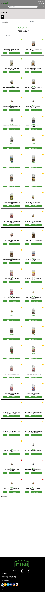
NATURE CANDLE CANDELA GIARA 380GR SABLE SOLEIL (33, 50)
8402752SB (33, 296)
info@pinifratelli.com (8, 579)
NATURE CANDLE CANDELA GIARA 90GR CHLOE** (33, 450)
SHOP (9, 21)
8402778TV (11, 200)
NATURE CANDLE (6, 22)
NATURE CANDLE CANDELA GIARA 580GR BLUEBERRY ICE (12, 164)
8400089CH (12, 430)
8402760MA (12, 372)
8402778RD (11, 296)
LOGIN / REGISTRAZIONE (39, 1)
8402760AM (33, 315)
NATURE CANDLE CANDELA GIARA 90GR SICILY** (11, 316)
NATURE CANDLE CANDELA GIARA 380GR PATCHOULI (12, 145)
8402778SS (33, 181)
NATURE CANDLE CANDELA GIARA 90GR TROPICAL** (33, 489)
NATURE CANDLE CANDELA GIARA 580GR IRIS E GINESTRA (33, 279)
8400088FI (11, 411)
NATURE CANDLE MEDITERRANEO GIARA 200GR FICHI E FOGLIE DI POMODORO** (11, 413)
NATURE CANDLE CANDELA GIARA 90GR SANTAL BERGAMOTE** (33, 298)
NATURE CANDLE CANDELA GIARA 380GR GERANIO (33, 356)
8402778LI (33, 334)
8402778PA (11, 67)
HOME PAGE (4, 21)
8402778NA (33, 391)
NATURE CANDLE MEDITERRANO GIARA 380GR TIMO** (12, 451)
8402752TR (33, 487)
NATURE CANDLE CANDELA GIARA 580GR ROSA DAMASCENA (12, 298)
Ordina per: (3, 35)
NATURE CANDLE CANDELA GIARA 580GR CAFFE (33, 240)
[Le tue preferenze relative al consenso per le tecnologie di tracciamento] (1, 444)
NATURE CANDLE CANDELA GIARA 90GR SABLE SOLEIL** (33, 222)
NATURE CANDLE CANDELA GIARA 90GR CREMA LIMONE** (12, 489)
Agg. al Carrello (14, 52)
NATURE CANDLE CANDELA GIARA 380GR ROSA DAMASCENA (12, 222)
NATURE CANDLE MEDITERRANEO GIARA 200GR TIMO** (33, 413)
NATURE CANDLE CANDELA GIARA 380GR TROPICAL (12, 241)
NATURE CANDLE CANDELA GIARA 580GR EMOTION (12, 184)
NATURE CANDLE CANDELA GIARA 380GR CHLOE (11, 125)
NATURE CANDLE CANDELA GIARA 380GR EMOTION (12, 336)
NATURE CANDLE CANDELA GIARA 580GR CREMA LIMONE (33, 336)
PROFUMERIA (13, 21)
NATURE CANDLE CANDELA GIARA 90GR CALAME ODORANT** (11, 107)
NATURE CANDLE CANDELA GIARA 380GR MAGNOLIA (12, 375)
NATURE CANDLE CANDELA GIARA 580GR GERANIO (12, 279)
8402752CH (33, 449)
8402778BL (11, 162)
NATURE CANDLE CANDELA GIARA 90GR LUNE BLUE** (33, 470)
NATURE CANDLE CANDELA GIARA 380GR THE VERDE (33, 145)
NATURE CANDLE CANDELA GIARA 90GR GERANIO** (33, 203)
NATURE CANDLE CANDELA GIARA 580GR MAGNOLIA (12, 394)
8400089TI (11, 449)
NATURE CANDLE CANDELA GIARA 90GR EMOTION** (12, 470)
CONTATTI (3, 591)
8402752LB (33, 468)
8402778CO (33, 162)
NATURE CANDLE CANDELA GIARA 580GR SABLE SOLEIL (33, 184)
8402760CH (11, 124)
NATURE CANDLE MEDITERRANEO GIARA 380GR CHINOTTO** (11, 432)
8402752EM (11, 468)
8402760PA (11, 143)
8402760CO (33, 86)
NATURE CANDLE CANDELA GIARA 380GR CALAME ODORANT (33, 88)
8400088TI (33, 411)
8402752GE (33, 200)
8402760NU (33, 124)
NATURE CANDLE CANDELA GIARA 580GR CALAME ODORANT (33, 164)
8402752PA (33, 105)
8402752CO (11, 105)
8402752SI (11, 315)
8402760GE (33, 353)
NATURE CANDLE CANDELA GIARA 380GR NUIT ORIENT (33, 126)
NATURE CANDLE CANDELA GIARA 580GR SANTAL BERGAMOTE (33, 69)
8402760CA (11, 86)
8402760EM (12, 334)
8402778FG (33, 372)
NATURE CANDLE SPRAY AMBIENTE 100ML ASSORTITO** (11, 50)
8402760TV (33, 143)
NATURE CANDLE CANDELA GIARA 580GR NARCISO (33, 394)
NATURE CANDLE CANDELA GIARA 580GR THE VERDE (12, 203)
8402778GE (11, 277)
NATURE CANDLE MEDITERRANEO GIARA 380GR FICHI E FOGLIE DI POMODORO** (33, 432)
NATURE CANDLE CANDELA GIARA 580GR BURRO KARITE (11, 260)
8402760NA (33, 258)
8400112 (12, 48)
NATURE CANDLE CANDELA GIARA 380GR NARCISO (33, 260)
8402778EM (11, 181)
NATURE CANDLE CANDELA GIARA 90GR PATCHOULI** (33, 107)
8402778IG (33, 277)
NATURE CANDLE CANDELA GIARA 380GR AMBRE (33, 316)
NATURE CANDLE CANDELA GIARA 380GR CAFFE (11, 87)
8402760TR (11, 239)
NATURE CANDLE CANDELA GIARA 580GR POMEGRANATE (12, 356)
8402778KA (11, 258)
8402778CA (33, 239)
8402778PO (11, 353)
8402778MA (11, 391)
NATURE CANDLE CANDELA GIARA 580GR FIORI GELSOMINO (33, 375)
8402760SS (33, 48)
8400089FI (33, 430)
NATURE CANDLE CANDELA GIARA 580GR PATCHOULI (12, 69)
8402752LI (11, 487)
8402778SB (33, 67)
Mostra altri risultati (4, 496)
